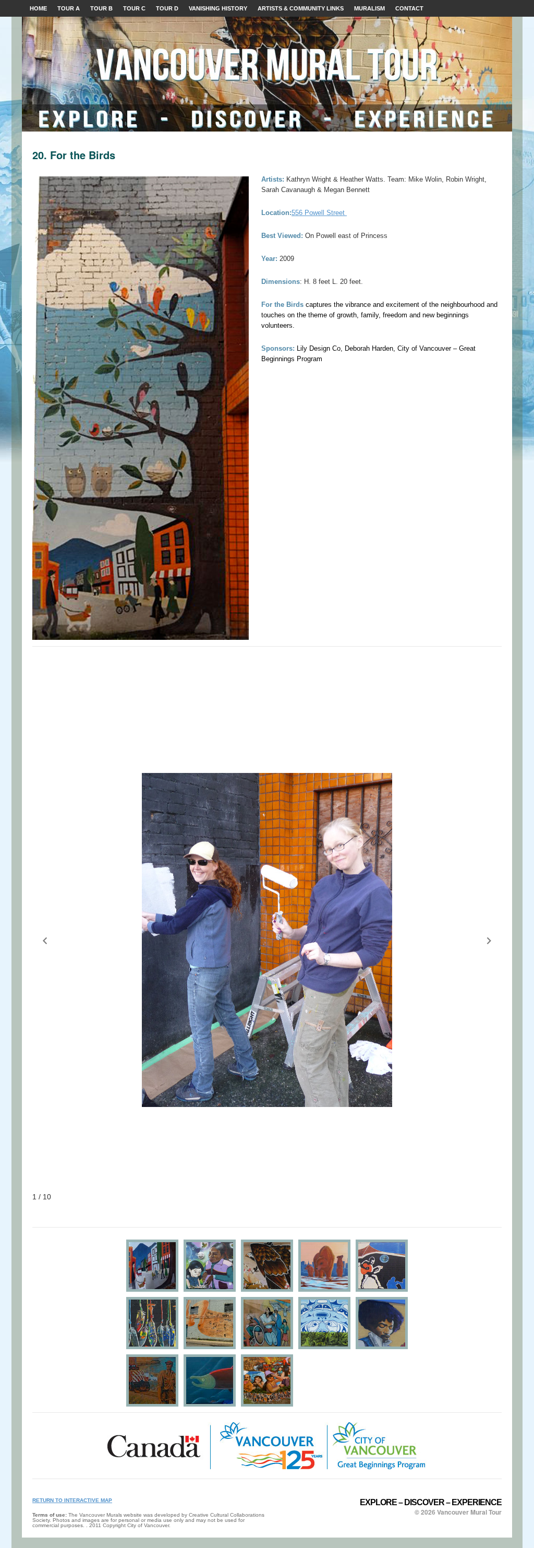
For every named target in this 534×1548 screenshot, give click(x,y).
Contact (409, 8)
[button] (45, 940)
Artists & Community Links (301, 8)
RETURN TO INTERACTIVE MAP (72, 1500)
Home (38, 8)
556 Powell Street (319, 213)
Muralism (369, 8)
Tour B (101, 8)
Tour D (167, 8)
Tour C (134, 8)
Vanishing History (218, 8)
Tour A (68, 8)
